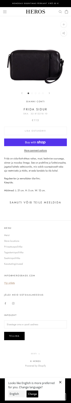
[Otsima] (60, 11)
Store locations (11, 241)
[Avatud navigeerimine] (5, 11)
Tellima (14, 336)
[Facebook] (5, 303)
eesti (34, 353)
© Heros (35, 361)
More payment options (35, 150)
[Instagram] (13, 303)
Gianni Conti (35, 101)
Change (32, 394)
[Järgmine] (49, 93)
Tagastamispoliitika (13, 252)
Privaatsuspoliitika (13, 246)
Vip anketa (9, 283)
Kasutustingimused (13, 264)
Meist (6, 235)
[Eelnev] (21, 93)
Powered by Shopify (35, 365)
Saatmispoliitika (12, 258)
